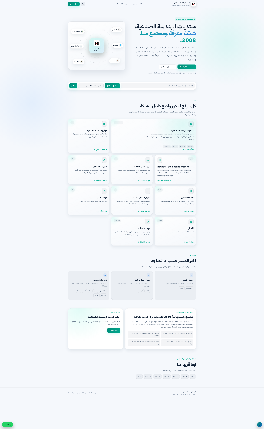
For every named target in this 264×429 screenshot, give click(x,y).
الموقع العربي (189, 288)
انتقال (73, 86)
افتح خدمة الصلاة (145, 242)
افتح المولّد (103, 211)
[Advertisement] (202, 413)
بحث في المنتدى (112, 86)
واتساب (139, 377)
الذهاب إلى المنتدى (167, 67)
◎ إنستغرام (148, 377)
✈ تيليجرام (157, 377)
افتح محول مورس (145, 211)
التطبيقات (103, 295)
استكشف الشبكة (188, 67)
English (181, 288)
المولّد (90, 291)
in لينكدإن (166, 377)
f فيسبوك (175, 377)
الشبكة (142, 4)
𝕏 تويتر (193, 377)
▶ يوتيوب (184, 377)
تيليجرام (141, 291)
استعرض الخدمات (101, 180)
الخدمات (96, 295)
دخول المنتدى (74, 4)
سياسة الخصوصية (82, 393)
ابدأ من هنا (134, 4)
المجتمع (115, 4)
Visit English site (163, 181)
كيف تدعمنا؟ (113, 330)
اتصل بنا (96, 393)
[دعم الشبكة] (259, 424)
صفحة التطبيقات (189, 211)
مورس (95, 291)
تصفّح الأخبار (190, 242)
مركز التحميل (103, 291)
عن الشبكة (124, 4)
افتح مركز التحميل (145, 180)
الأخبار (84, 291)
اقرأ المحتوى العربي (101, 149)
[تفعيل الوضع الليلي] (83, 4)
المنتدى (147, 291)
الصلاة (78, 291)
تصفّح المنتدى (189, 149)
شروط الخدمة (71, 393)
